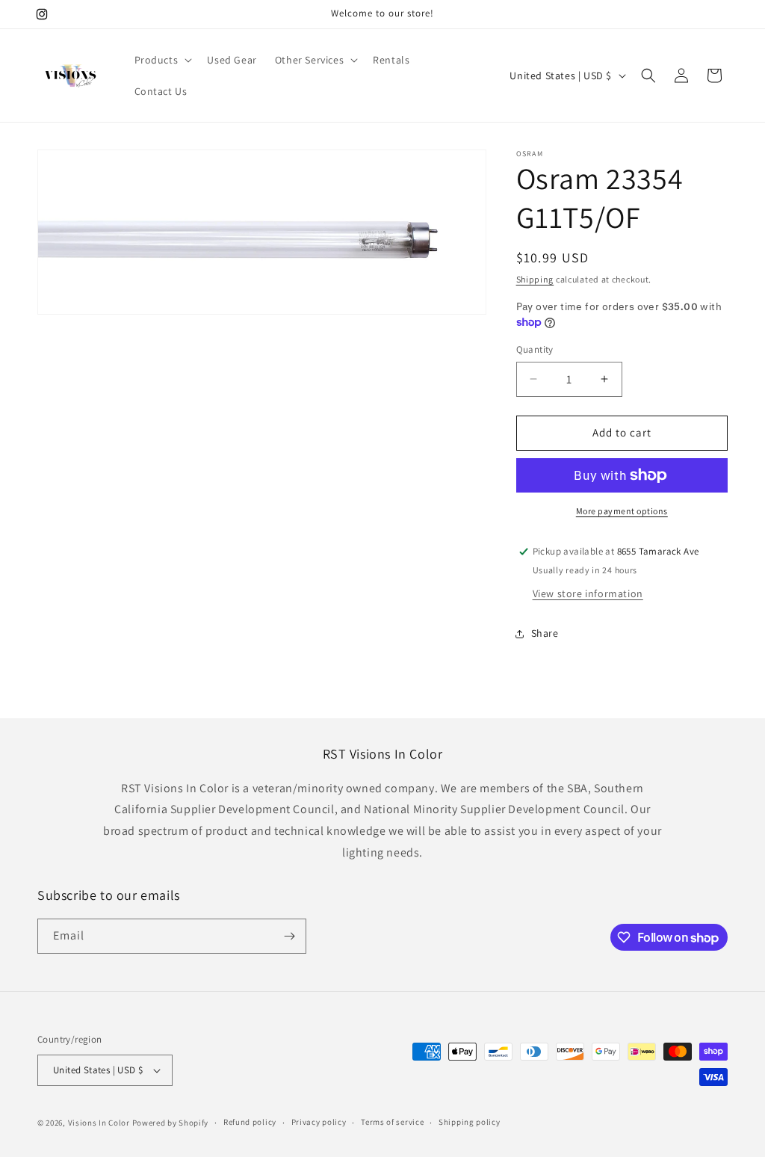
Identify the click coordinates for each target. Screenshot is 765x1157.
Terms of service (392, 1122)
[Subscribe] (289, 936)
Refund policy (249, 1122)
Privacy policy (319, 1122)
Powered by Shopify (170, 1122)
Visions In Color (99, 1122)
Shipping (535, 279)
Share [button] (545, 633)
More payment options (622, 510)
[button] (162, 59)
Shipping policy (470, 1122)
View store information (588, 593)
